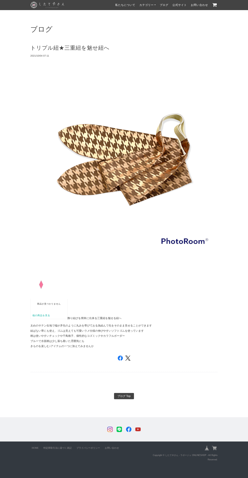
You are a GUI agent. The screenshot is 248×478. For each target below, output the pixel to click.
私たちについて (125, 5)
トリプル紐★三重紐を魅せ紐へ (69, 48)
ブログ (164, 5)
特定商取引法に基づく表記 (57, 448)
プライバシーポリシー (88, 448)
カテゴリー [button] (146, 5)
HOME (35, 448)
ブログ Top (124, 396)
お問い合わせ (199, 5)
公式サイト (179, 5)
